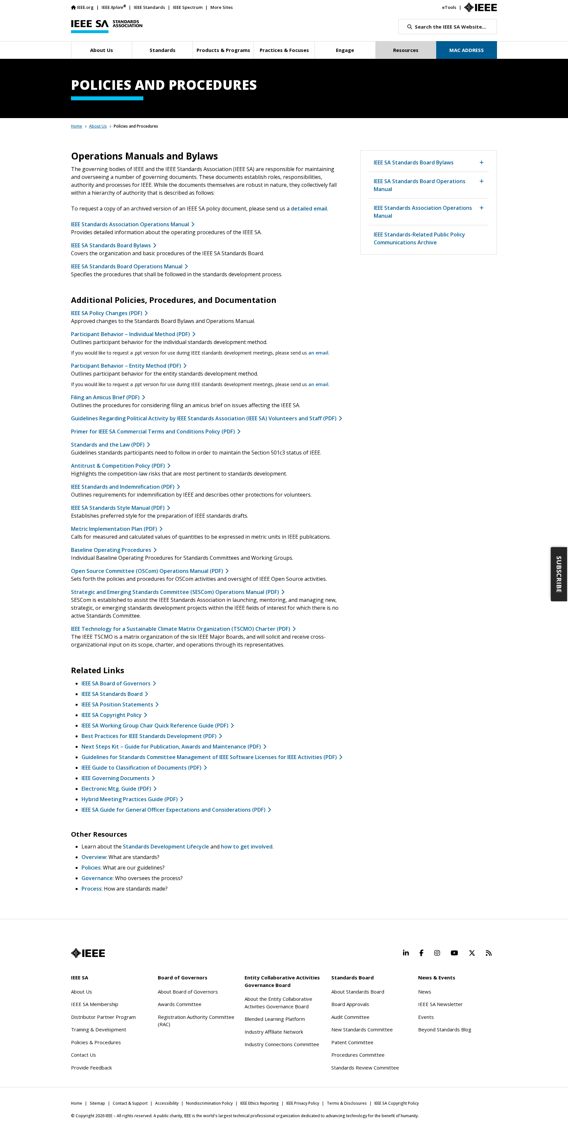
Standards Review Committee (365, 1067)
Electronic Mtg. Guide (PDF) (116, 788)
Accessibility (166, 1103)
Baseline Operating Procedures (111, 550)
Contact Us (83, 1054)
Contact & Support (130, 1103)
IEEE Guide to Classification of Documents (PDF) (141, 767)
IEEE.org (85, 7)
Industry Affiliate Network (274, 1031)
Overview (94, 857)
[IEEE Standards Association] (106, 26)
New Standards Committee (362, 1029)
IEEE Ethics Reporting (259, 1103)
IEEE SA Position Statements (117, 704)
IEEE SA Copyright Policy (112, 715)
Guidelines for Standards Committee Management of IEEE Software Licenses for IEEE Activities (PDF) (209, 757)
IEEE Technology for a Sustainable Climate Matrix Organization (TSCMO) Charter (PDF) (180, 628)
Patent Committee (352, 1042)
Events (426, 1017)
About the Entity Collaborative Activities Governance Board (278, 1003)
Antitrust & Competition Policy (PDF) (118, 465)
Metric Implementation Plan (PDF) (114, 528)
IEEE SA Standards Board (112, 694)
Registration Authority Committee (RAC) (196, 1021)
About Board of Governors (188, 991)
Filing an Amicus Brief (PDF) (105, 397)
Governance (97, 878)
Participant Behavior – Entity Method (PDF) (126, 365)
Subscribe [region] (559, 574)
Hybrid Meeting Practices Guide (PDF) (130, 799)
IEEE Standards (149, 7)
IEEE (114, 7)
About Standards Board (357, 991)
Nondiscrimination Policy (209, 1103)
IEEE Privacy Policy (302, 1103)
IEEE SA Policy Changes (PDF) (106, 313)
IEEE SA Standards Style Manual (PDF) (118, 507)
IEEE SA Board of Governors (116, 683)
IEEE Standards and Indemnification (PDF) (123, 486)
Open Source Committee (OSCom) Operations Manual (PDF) (147, 571)
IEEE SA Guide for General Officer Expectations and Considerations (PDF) (174, 809)
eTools (449, 7)
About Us (98, 126)
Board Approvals (350, 1004)
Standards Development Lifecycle (166, 846)
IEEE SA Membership (94, 1004)
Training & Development (98, 1029)
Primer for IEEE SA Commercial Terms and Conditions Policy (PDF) (153, 431)
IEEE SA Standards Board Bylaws (111, 245)
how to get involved (246, 846)
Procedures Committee (358, 1054)
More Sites (221, 7)
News (424, 991)
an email (318, 353)
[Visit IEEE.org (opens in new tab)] (88, 953)
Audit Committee (350, 1017)
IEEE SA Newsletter (440, 1004)
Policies (91, 867)
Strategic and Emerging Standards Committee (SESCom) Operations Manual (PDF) (175, 592)
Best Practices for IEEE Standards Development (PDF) (149, 736)
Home (76, 126)
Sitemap (97, 1103)
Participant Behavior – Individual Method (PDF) (130, 334)
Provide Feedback (91, 1067)
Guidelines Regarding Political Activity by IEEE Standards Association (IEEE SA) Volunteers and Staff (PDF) (204, 418)
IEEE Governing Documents (116, 778)
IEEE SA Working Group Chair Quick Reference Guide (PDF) (155, 725)
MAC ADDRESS (466, 50)
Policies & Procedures (96, 1042)
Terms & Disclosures (347, 1103)
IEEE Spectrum (187, 7)
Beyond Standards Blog (444, 1029)
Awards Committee (179, 1004)
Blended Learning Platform (275, 1019)
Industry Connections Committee (282, 1044)
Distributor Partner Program (103, 1017)
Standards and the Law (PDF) (108, 444)
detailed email (309, 208)
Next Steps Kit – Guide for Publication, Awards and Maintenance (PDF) (171, 746)
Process (92, 888)
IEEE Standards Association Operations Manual (130, 224)
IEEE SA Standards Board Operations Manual (126, 266)
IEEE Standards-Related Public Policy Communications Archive (419, 238)
